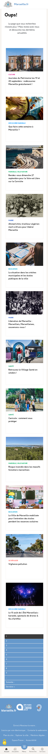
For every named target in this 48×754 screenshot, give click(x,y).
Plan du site (8, 735)
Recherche (33, 751)
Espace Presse (18, 740)
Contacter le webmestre (37, 730)
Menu (24, 751)
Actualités (15, 751)
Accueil (6, 751)
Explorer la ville (22, 735)
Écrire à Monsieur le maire (24, 726)
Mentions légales (38, 735)
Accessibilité (31, 740)
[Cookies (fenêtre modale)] (4, 742)
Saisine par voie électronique (13, 730)
